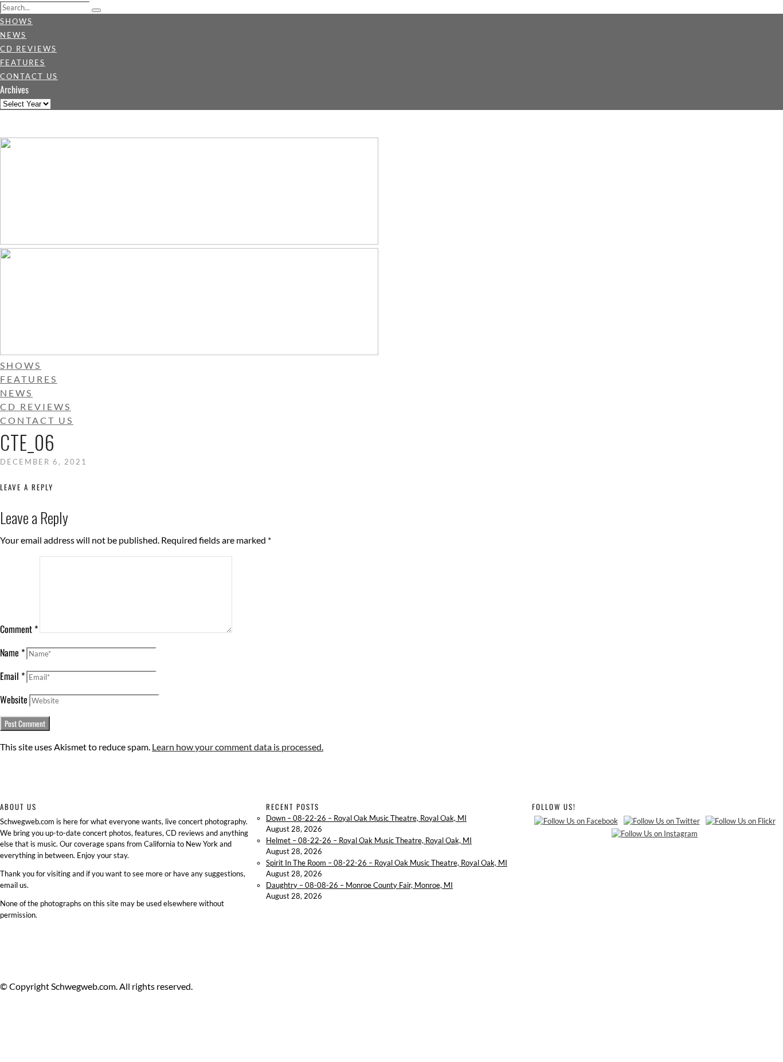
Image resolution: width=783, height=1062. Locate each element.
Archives (14, 89)
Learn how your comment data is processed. (237, 746)
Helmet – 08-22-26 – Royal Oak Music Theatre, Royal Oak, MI (369, 840)
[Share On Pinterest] (2, 1041)
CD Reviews (28, 48)
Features (22, 62)
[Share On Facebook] (2, 1013)
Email (12, 676)
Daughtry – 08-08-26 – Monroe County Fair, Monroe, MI (359, 885)
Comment (19, 629)
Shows (16, 21)
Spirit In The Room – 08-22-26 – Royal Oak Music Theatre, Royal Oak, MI (386, 862)
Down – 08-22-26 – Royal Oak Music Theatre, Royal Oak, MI (366, 818)
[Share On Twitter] (2, 1027)
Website (14, 699)
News (13, 35)
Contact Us (29, 76)
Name (12, 652)
